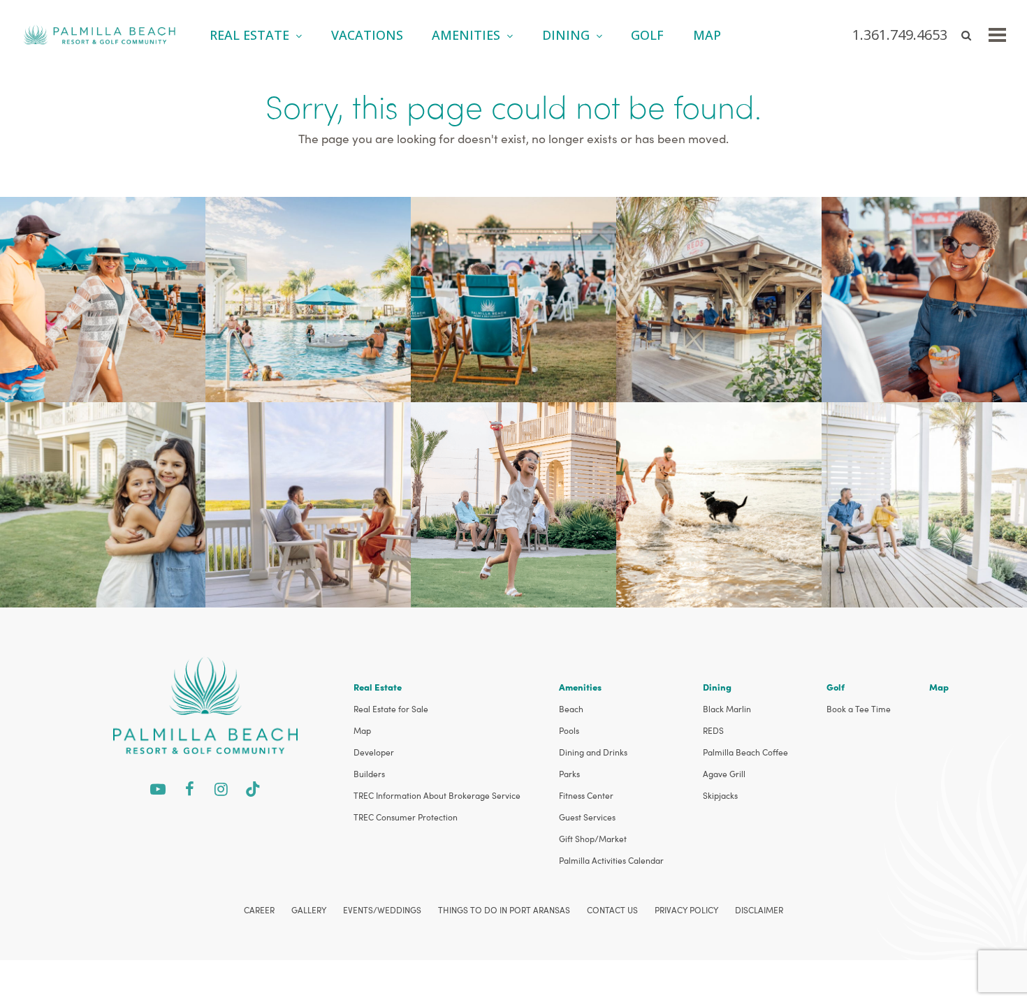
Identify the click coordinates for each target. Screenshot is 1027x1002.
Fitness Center (586, 795)
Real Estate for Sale (391, 708)
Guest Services (587, 817)
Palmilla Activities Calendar (611, 860)
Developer (374, 752)
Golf (835, 686)
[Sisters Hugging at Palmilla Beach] (102, 503)
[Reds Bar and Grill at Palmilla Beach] (719, 298)
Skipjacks (720, 795)
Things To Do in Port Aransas (504, 910)
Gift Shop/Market (593, 838)
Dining (717, 686)
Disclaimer (759, 910)
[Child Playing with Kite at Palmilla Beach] (513, 503)
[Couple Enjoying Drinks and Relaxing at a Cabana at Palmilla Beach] (924, 298)
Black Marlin (727, 708)
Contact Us (612, 910)
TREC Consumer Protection (406, 817)
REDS (713, 730)
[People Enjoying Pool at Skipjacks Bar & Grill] (308, 298)
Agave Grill (724, 773)
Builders (369, 773)
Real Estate (378, 686)
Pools (569, 730)
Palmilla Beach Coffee (745, 752)
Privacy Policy (686, 910)
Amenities (580, 686)
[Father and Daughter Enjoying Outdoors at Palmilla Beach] (924, 503)
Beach (571, 708)
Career (259, 910)
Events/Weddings (382, 910)
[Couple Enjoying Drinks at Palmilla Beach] (308, 503)
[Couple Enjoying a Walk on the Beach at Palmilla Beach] (102, 298)
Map (362, 730)
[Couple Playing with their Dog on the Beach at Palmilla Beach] (719, 503)
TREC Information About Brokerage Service (437, 795)
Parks (569, 773)
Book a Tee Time (858, 708)
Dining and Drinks (593, 752)
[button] (997, 35)
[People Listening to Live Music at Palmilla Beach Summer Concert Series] (513, 298)
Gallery (308, 910)
